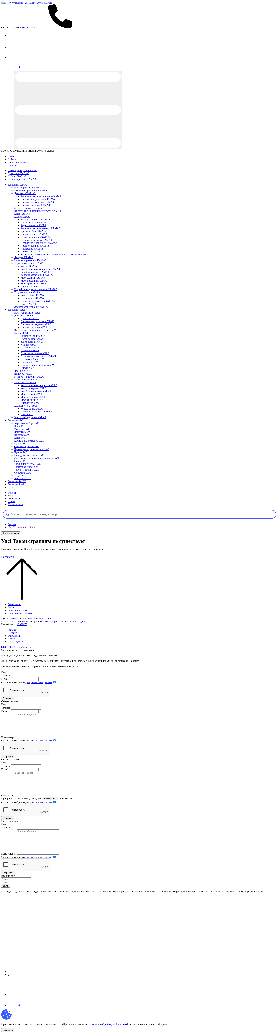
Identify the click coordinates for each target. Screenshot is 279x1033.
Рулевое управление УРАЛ (29, 376)
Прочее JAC (21, 452)
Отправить (8, 698)
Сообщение (7, 795)
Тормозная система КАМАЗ (29, 263)
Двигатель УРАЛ (23, 315)
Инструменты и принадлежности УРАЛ (36, 330)
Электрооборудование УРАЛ (30, 417)
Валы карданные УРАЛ (27, 312)
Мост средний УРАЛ (32, 400)
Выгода (12, 156)
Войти (5, 886)
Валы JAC (20, 426)
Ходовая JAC (21, 475)
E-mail (5, 678)
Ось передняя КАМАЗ (33, 298)
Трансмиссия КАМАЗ (26, 266)
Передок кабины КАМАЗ (35, 245)
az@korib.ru (45, 618)
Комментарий (8, 737)
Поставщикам (15, 504)
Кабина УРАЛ (28, 344)
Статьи (12, 501)
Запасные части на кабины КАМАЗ (40, 228)
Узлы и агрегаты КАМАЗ (22, 179)
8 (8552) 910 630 (10, 618)
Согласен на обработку (26, 682)
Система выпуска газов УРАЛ (37, 321)
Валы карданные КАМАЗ (28, 187)
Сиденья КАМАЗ (30, 251)
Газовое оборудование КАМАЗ (31, 190)
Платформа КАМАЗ (32, 248)
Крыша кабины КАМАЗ (34, 231)
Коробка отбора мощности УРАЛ (39, 385)
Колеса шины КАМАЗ (33, 295)
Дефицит (13, 159)
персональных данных (39, 682)
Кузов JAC (20, 443)
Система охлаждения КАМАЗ (37, 202)
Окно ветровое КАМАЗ (34, 234)
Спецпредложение (18, 162)
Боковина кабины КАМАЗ (35, 219)
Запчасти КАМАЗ (18, 184)
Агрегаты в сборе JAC (26, 423)
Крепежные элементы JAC (29, 440)
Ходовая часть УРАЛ (25, 405)
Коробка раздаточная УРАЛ (36, 391)
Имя (3, 672)
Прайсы (12, 165)
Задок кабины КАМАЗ (33, 225)
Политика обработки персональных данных (64, 621)
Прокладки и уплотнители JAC (31, 449)
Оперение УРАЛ (30, 350)
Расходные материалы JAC (29, 455)
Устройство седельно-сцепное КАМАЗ (35, 289)
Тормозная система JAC (27, 466)
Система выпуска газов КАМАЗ (38, 199)
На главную (7, 556)
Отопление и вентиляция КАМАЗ (39, 242)
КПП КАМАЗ (22, 213)
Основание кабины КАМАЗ (36, 240)
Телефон (6, 675)
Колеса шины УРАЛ (32, 408)
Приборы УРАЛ (23, 373)
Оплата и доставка (18, 610)
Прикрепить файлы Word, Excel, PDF (21, 798)
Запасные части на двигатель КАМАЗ (42, 196)
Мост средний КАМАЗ (33, 283)
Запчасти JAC (15, 420)
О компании (14, 498)
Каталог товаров (11, 533)
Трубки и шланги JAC (26, 469)
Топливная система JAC (27, 464)
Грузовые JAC (22, 429)
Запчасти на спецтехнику (28, 208)
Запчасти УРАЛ (16, 309)
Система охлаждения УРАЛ (36, 324)
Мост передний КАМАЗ (34, 280)
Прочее (12, 487)
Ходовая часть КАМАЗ (27, 292)
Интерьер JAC (22, 434)
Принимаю (8, 1030)
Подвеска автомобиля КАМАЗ (38, 301)
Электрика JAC (22, 478)
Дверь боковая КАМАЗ (33, 222)
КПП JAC (19, 437)
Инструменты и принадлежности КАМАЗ (37, 210)
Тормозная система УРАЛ (28, 379)
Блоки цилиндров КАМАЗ (22, 170)
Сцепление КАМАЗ (32, 286)
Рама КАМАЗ (28, 304)
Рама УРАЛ (27, 414)
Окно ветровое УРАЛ (32, 347)
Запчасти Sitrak (16, 484)
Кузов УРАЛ (21, 333)
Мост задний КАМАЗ (33, 277)
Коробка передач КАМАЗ (35, 272)
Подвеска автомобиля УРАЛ (36, 411)
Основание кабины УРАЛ (35, 353)
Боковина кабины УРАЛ (34, 336)
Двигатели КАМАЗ (18, 173)
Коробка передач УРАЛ (33, 388)
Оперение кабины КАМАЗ (36, 237)
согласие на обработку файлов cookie (108, 1024)
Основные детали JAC (26, 446)
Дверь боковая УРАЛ (32, 338)
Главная (12, 492)
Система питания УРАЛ (34, 327)
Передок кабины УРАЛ (33, 359)
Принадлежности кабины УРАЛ (38, 365)
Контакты (13, 495)
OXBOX (22, 624)
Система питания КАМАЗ (35, 205)
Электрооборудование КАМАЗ (31, 306)
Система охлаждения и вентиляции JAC (36, 458)
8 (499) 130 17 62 (29, 618)
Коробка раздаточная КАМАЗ (37, 274)
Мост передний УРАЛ (33, 397)
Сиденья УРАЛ (29, 368)
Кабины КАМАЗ (17, 176)
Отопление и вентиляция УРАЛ (38, 356)
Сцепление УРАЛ (30, 402)
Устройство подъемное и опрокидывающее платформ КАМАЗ (55, 254)
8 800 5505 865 (9, 647)
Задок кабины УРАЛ (32, 341)
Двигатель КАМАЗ (25, 193)
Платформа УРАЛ (30, 362)
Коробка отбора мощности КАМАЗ (40, 269)
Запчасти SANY (17, 481)
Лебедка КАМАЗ (23, 257)
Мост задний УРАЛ (31, 394)
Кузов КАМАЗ (22, 216)
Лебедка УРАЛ (22, 370)
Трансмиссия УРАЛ (25, 382)
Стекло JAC (20, 461)
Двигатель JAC (22, 432)
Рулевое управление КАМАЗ (30, 260)
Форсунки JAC (22, 472)
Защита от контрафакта (20, 613)
